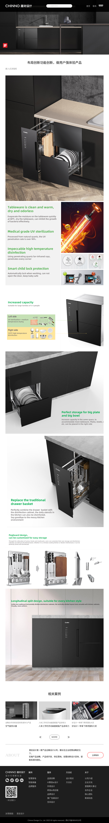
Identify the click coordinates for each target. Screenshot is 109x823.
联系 (95, 6)
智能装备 (32, 782)
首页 (88, 6)
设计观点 (70, 778)
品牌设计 (51, 794)
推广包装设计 (53, 798)
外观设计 (51, 786)
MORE (54, 737)
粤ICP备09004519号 (73, 820)
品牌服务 (32, 786)
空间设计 (51, 802)
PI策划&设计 (52, 782)
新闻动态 (89, 798)
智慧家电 (32, 778)
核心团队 (89, 794)
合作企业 (89, 790)
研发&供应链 (52, 790)
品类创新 (51, 778)
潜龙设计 (20, 814)
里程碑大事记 (90, 786)
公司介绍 (89, 778)
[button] (40, 737)
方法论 (69, 782)
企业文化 (89, 782)
